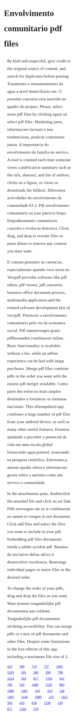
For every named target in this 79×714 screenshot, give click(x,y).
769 (9, 685)
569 (9, 703)
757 (46, 666)
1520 (49, 685)
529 (21, 685)
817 (35, 678)
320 (60, 703)
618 (34, 703)
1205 (10, 672)
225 (51, 697)
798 (60, 672)
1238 (47, 703)
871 (9, 709)
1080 (10, 691)
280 (35, 672)
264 (23, 678)
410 (21, 703)
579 (35, 709)
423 (9, 666)
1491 (24, 691)
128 (61, 691)
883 (61, 685)
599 (21, 666)
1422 (64, 697)
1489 (35, 685)
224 (49, 691)
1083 (59, 666)
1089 (38, 697)
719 (34, 666)
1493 (10, 697)
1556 (49, 678)
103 (37, 691)
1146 (24, 697)
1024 (10, 678)
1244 (22, 709)
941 (61, 678)
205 (23, 672)
